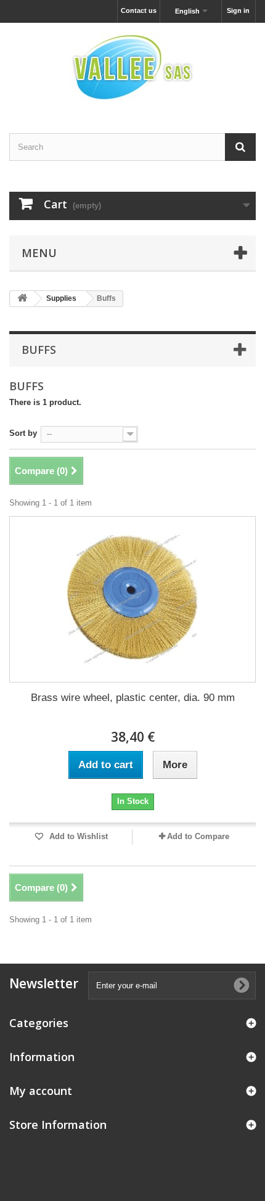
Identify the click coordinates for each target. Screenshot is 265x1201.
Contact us (139, 10)
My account (40, 1090)
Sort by (23, 433)
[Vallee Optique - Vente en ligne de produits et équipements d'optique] (132, 67)
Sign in (238, 10)
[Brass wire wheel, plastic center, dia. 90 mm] (132, 599)
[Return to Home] (22, 298)
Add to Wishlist (77, 836)
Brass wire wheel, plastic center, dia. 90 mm (133, 697)
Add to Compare (198, 836)
